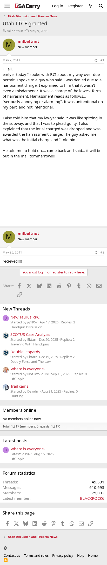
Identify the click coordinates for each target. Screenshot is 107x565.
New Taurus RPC (24, 317)
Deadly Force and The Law (30, 361)
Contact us (12, 555)
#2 (102, 252)
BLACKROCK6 (92, 498)
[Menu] (7, 6)
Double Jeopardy (25, 351)
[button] (5, 548)
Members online (19, 410)
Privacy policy (62, 555)
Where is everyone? (27, 368)
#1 (102, 60)
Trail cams (19, 386)
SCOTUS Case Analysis (30, 334)
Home (93, 555)
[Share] (95, 60)
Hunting (16, 396)
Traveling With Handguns (30, 344)
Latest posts (15, 441)
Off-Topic (17, 378)
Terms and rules (36, 555)
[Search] (101, 6)
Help (80, 555)
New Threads (16, 309)
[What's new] (90, 6)
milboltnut (15, 30)
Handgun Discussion (26, 327)
